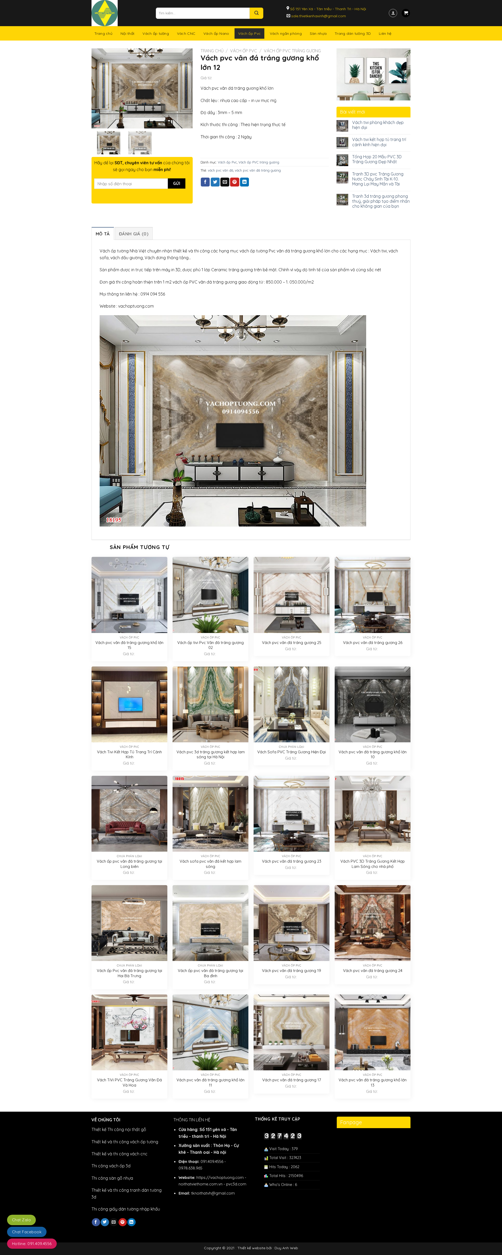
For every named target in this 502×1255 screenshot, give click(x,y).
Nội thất (127, 33)
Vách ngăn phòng (286, 33)
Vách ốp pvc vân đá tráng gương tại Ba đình (210, 973)
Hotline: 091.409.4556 (32, 1243)
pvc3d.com (236, 1183)
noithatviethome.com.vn (201, 1183)
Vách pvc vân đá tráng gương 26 (372, 642)
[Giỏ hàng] (406, 13)
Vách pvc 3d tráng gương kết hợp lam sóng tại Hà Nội (210, 754)
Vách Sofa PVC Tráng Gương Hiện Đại (291, 751)
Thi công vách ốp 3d (111, 1165)
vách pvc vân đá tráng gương (258, 170)
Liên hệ (385, 33)
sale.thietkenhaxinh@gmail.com (318, 16)
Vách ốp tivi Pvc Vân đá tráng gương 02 (210, 645)
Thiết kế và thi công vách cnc (119, 1153)
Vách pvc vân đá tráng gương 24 (372, 970)
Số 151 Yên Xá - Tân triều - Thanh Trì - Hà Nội (327, 9)
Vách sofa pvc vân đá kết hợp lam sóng (210, 864)
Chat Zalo (21, 1219)
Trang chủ (103, 33)
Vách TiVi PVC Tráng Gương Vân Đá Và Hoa (129, 1082)
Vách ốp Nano (216, 33)
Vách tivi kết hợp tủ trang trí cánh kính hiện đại (379, 142)
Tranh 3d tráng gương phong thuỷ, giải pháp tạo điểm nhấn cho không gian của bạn (381, 201)
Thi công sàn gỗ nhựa (112, 1178)
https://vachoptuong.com (220, 1177)
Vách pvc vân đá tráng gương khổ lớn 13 (373, 1082)
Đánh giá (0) (134, 233)
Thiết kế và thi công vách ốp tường (125, 1141)
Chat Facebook (27, 1231)
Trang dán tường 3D (353, 33)
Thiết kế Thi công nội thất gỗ (119, 1129)
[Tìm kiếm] (256, 13)
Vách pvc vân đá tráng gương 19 (291, 970)
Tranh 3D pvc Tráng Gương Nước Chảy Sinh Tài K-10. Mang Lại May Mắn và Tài (377, 179)
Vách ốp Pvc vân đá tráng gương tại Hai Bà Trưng (129, 973)
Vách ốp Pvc (249, 33)
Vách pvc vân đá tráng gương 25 (291, 642)
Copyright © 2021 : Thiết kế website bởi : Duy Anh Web (251, 1248)
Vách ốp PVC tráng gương (292, 50)
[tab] (103, 233)
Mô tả (103, 233)
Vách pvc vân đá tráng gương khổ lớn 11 (210, 1082)
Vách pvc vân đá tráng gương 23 (291, 861)
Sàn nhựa (318, 33)
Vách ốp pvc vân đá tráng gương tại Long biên (129, 864)
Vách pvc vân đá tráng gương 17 (291, 1079)
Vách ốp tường (155, 33)
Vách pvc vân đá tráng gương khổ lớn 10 (373, 754)
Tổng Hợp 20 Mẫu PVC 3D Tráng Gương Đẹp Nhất (377, 159)
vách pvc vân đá (220, 170)
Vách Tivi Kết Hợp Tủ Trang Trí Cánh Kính (129, 754)
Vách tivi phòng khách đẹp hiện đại (378, 125)
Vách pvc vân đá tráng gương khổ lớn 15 (129, 645)
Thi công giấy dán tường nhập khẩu (126, 1209)
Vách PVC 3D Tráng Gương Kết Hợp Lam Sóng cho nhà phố (372, 864)
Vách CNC (186, 33)
